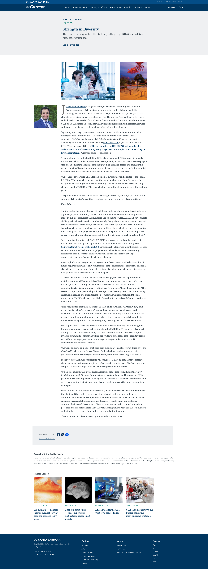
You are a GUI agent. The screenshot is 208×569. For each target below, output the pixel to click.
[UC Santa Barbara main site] (37, 1)
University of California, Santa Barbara (168, 2)
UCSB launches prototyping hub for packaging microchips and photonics (139, 513)
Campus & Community (121, 7)
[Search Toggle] (181, 7)
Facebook (156, 545)
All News (85, 545)
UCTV (155, 558)
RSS (154, 561)
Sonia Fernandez (71, 44)
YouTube (156, 555)
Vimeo (155, 552)
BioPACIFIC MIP (111, 142)
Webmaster (49, 554)
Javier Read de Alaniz (76, 106)
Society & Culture (98, 7)
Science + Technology (72, 20)
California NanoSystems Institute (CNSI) (80, 247)
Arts (67, 7)
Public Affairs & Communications (129, 552)
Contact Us (121, 545)
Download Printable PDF (47, 439)
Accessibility (38, 554)
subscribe (171, 7)
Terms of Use (46, 551)
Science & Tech (79, 7)
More (147, 7)
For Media (121, 549)
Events (138, 7)
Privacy (36, 551)
